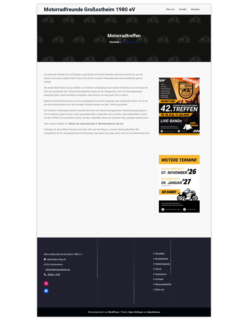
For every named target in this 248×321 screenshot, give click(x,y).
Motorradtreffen (163, 284)
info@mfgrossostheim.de (57, 269)
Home (158, 269)
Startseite (115, 42)
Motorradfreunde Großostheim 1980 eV (89, 9)
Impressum (161, 274)
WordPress (113, 312)
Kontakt (159, 279)
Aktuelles (159, 253)
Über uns (159, 289)
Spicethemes (154, 312)
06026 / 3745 (54, 274)
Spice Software (135, 312)
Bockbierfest (161, 258)
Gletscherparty (162, 264)
